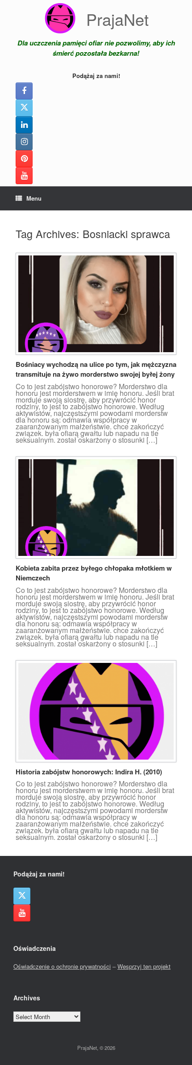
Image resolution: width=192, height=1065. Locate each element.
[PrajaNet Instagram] (24, 141)
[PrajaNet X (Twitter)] (24, 107)
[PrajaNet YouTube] (24, 175)
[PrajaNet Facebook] (24, 90)
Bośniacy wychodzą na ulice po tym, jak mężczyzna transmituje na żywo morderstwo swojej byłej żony (96, 369)
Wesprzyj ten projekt (144, 966)
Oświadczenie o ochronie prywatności (62, 966)
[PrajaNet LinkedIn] (24, 124)
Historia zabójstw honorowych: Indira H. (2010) (89, 772)
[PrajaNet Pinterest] (24, 158)
